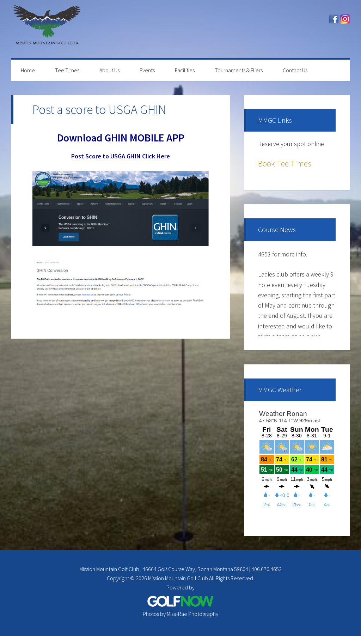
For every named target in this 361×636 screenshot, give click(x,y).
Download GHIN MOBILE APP (120, 137)
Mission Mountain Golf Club (46, 29)
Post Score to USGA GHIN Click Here (120, 156)
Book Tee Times (284, 163)
